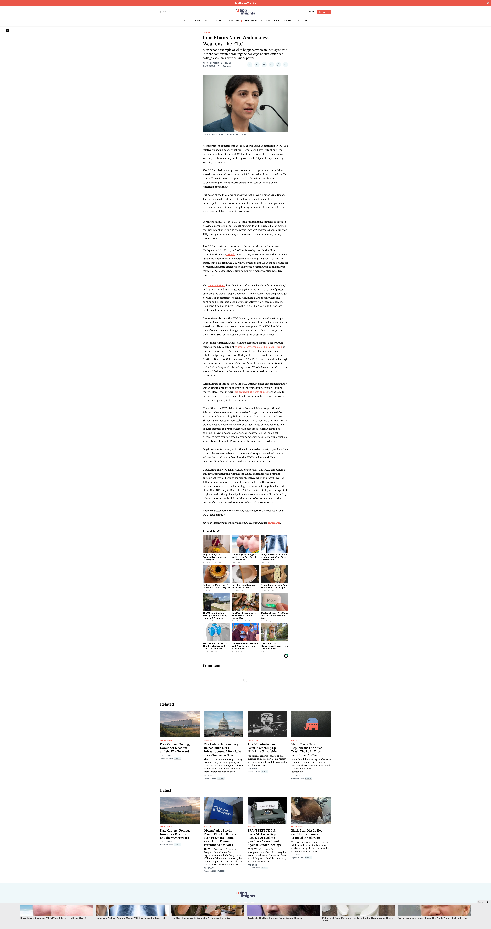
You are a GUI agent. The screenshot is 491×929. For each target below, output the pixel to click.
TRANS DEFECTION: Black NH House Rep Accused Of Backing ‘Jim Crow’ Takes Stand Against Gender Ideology (264, 837)
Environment (297, 827)
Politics (295, 740)
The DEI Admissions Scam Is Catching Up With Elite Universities (263, 747)
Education (253, 740)
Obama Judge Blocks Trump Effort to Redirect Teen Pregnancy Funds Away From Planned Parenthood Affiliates (221, 837)
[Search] (170, 12)
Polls (207, 21)
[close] (488, 3)
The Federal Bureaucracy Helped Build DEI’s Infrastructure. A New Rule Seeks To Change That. (222, 749)
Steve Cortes (166, 755)
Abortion (208, 827)
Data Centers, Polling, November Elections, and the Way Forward (175, 747)
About (277, 21)
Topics (197, 21)
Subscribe (324, 12)
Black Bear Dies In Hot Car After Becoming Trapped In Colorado (306, 834)
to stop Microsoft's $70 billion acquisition (258, 347)
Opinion (206, 32)
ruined (230, 254)
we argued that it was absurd (251, 392)
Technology (166, 740)
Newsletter (233, 21)
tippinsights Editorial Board (217, 63)
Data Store (302, 21)
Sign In (312, 12)
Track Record (250, 21)
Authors (265, 21)
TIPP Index (219, 21)
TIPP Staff (209, 775)
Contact (288, 21)
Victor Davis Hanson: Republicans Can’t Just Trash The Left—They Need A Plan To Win (306, 749)
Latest (186, 21)
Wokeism (208, 740)
